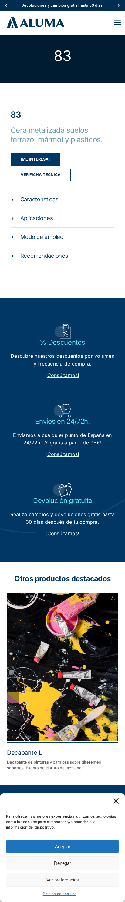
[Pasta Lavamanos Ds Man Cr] (63, 667)
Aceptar (62, 846)
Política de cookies (59, 893)
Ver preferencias (62, 879)
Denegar (62, 863)
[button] (116, 801)
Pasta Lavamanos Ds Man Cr (48, 752)
